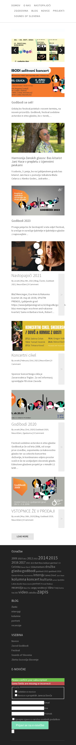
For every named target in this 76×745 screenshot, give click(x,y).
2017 (22, 562)
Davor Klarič (25, 567)
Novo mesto (27, 584)
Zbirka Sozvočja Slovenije (25, 659)
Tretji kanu (59, 587)
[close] (12, 731)
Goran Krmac (17, 575)
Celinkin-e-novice (27, 691)
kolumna (18, 579)
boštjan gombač (50, 563)
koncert (33, 579)
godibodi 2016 (55, 571)
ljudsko (61, 579)
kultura (46, 579)
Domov (15, 5)
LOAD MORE (22, 536)
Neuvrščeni (22, 284)
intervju (38, 575)
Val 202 (14, 592)
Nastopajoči (42, 5)
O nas (27, 5)
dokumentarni (38, 566)
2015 (53, 558)
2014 (43, 558)
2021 (28, 563)
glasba (16, 570)
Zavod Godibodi (19, 645)
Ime (46, 708)
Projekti (59, 10)
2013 (35, 558)
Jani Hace (60, 575)
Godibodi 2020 (24, 424)
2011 (25, 559)
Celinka (16, 566)
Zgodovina (21, 10)
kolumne (16, 616)
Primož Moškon (47, 584)
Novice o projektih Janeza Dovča (35, 695)
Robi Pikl (27, 588)
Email (47, 702)
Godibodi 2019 (46, 516)
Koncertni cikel (23, 355)
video (23, 592)
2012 (30, 558)
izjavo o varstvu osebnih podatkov (42, 719)
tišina (51, 587)
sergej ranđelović (39, 587)
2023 (32, 563)
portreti (15, 620)
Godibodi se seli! (22, 102)
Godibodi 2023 (21, 221)
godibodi (28, 570)
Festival (15, 650)
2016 (15, 562)
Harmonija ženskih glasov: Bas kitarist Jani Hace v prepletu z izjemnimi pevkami (36, 161)
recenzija (17, 588)
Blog (34, 10)
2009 (14, 558)
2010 (20, 558)
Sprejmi (37, 719)
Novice (45, 10)
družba (50, 567)
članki (14, 606)
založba (32, 592)
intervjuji (16, 611)
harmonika (28, 575)
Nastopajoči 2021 (26, 275)
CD (59, 563)
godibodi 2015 (42, 571)
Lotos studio (16, 583)
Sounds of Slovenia (27, 16)
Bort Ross (39, 563)
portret (36, 583)
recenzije (16, 625)
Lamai (54, 580)
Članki (42, 280)
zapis (42, 591)
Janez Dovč (50, 575)
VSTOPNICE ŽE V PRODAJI (33, 511)
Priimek (48, 713)
